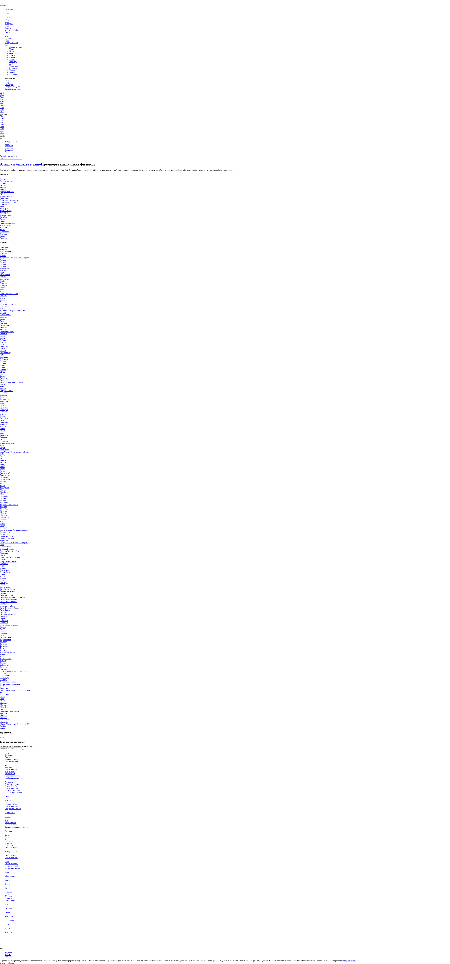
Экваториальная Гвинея (9, 711)
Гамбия (3, 342)
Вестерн (3, 185)
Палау (2, 555)
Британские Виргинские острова (13, 311)
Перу (2, 566)
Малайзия (4, 492)
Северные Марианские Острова (13, 597)
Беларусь (3, 285)
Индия (2, 397)
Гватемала (4, 349)
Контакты (13, 74)
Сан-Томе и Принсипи (9, 589)
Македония (4, 488)
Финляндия (4, 678)
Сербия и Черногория (8, 614)
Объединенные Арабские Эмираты (14, 543)
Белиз (2, 287)
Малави (3, 490)
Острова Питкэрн (7, 549)
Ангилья (3, 260)
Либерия (3, 465)
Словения (4, 623)
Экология (13, 68)
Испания (3, 412)
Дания (2, 376)
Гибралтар (4, 359)
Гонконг (3, 363)
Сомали (3, 627)
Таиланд (3, 642)
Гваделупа (4, 346)
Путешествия (10, 32)
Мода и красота (15, 47)
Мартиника (4, 503)
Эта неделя (9, 85)
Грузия (2, 372)
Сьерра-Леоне (5, 638)
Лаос (2, 458)
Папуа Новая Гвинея (8, 562)
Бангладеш (4, 279)
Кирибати (4, 437)
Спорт (7, 34)
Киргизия (4, 435)
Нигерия (3, 528)
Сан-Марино (5, 587)
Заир (2, 386)
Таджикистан (5, 640)
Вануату (3, 321)
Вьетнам (3, 334)
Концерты (9, 146)
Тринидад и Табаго (7, 652)
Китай (2, 439)
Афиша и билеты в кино (20, 164)
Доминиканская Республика (11, 382)
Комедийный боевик (8, 202)
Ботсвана (3, 306)
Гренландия (4, 367)
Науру (2, 521)
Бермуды (3, 296)
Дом (11, 64)
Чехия (2, 697)
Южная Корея (5, 722)
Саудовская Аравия (7, 591)
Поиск (7, 17)
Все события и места (13, 89)
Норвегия (4, 540)
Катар (2, 429)
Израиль (3, 395)
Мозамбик (4, 509)
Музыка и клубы (11, 30)
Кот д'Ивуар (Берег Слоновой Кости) (15, 452)
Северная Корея (6, 595)
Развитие (8, 843)
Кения (2, 431)
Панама (3, 559)
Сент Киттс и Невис (8, 606)
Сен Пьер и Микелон (8, 602)
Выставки (9, 150)
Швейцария (4, 703)
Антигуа (3, 266)
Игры (11, 51)
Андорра (3, 264)
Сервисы (8, 898)
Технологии (14, 70)
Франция (3, 680)
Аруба (2, 273)
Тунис (2, 657)
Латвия (3, 460)
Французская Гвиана (8, 682)
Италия (3, 414)
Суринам (3, 633)
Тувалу (3, 654)
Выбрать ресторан (12, 784)
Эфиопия (3, 718)
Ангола (3, 262)
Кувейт (3, 456)
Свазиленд (4, 593)
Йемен (2, 416)
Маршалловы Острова (9, 505)
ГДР (1, 355)
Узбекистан (4, 665)
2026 (2, 737)
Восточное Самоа (7, 332)
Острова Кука (5, 547)
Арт (6, 36)
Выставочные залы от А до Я (16, 827)
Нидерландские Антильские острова (14, 530)
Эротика (3, 238)
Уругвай (3, 669)
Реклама (8, 955)
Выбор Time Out (11, 43)
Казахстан (4, 420)
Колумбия (4, 441)
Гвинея (3, 351)
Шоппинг (9, 896)
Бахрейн (3, 283)
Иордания (4, 401)
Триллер (3, 228)
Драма (2, 194)
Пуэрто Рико (5, 572)
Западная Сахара (6, 391)
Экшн (2, 236)
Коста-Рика (4, 450)
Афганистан (5, 275)
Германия (4, 357)
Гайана (3, 340)
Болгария (3, 300)
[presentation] (1, 135)
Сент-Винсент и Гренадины (11, 608)
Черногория (4, 694)
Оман (2, 545)
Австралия (4, 247)
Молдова (3, 511)
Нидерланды (5, 532)
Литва (2, 471)
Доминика (4, 380)
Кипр (2, 433)
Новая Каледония (7, 538)
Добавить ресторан (12, 790)
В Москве (9, 755)
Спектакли (9, 148)
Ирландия (4, 408)
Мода (7, 26)
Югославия (4, 720)
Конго (2, 446)
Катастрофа (4, 198)
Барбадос (3, 281)
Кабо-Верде (4, 418)
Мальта (3, 498)
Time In (12, 55)
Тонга (2, 650)
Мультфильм (5, 213)
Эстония (3, 716)
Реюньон (3, 574)
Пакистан (4, 553)
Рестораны (9, 24)
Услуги (7, 928)
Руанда (3, 578)
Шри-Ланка (4, 707)
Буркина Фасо (5, 315)
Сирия (2, 619)
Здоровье (8, 38)
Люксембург (5, 475)
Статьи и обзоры (11, 769)
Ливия (2, 469)
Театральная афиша (12, 868)
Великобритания (6, 325)
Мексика (3, 507)
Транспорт (13, 66)
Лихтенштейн (5, 473)
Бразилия (3, 308)
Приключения (5, 215)
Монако (3, 513)
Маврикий (4, 477)
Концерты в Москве (13, 809)
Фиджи (3, 673)
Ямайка (3, 726)
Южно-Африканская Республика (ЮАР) (16, 724)
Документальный (7, 192)
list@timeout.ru (350, 961)
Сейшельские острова (8, 600)
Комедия (3, 204)
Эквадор (3, 709)
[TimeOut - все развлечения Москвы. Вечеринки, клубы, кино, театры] (5, 3)
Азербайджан (5, 251)
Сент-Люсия (5, 610)
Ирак (2, 403)
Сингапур (4, 616)
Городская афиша (12, 761)
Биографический (6, 181)
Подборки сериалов (13, 778)
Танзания (4, 646)
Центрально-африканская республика (15, 690)
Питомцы (13, 62)
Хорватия (4, 688)
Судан (2, 631)
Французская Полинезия (10, 684)
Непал (2, 524)
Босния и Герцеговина (9, 304)
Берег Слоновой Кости (9, 294)
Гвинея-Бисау (5, 353)
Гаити (2, 338)
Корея (2, 448)
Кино (7, 22)
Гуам (2, 374)
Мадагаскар (4, 481)
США (2, 635)
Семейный (4, 217)
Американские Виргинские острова (14, 258)
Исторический (6, 196)
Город (7, 20)
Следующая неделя (12, 87)
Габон (2, 336)
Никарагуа (4, 534)
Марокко (3, 500)
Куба (2, 454)
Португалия (4, 570)
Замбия (3, 389)
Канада (3, 427)
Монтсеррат (5, 517)
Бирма (2, 298)
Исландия (4, 410)
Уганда (3, 663)
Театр (11, 49)
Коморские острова (7, 443)
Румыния (3, 581)
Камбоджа (4, 422)
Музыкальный (5, 211)
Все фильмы (10, 772)
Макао (2, 486)
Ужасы (2, 230)
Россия (3, 576)
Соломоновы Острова (9, 625)
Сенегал (3, 604)
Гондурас (3, 361)
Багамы (3, 277)
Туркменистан (5, 659)
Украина (3, 667)
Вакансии (9, 957)
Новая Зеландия (6, 536)
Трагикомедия (5, 225)
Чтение (12, 57)
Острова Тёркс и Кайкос (10, 551)
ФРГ (2, 686)
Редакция (8, 953)
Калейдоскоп (10, 916)
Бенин (2, 292)
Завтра (7, 83)
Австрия (3, 249)
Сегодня (8, 80)
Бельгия (3, 289)
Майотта (3, 484)
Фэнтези (3, 234)
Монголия (4, 515)
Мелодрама (4, 209)
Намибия (3, 519)
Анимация (4, 179)
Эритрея (3, 713)
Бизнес (12, 60)
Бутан (2, 319)
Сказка (3, 219)
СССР (2, 629)
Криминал (4, 206)
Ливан (2, 467)
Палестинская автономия (10, 557)
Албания (3, 254)
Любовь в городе (11, 759)
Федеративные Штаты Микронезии (14, 671)
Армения (3, 270)
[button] (1, 138)
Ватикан (3, 323)
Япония (3, 728)
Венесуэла (4, 330)
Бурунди (3, 317)
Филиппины (5, 675)
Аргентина (4, 268)
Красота (8, 28)
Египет (3, 384)
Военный (4, 187)
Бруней (3, 313)
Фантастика (4, 232)
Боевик (3, 183)
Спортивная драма (7, 223)
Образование (14, 53)
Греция (3, 370)
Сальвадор (4, 583)
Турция (3, 661)
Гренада (3, 365)
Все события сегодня (8, 156)
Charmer (11, 963)
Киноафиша (9, 767)
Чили (2, 699)
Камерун (3, 424)
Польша (3, 568)
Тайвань (3, 644)
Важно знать (10, 900)
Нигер (2, 526)
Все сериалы (10, 774)
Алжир (3, 256)
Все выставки (10, 823)
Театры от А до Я (12, 866)
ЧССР (2, 701)
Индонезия (4, 399)
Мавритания (5, 479)
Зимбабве (4, 393)
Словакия (4, 621)
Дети (7, 41)
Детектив (4, 190)
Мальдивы (4, 496)
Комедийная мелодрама (9, 200)
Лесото (3, 462)
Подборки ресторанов (13, 792)
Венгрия (3, 327)
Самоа (2, 585)
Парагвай (4, 564)
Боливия (3, 302)
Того (2, 648)
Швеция (3, 705)
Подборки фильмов (12, 776)
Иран (2, 405)
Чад (1, 692)
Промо (12, 72)
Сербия (3, 612)
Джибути (3, 378)
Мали (2, 494)
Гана (2, 344)
